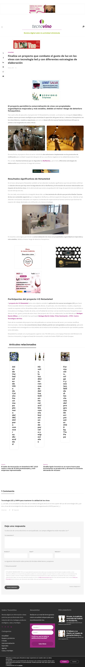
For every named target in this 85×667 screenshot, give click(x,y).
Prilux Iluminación (61, 316)
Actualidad (11, 52)
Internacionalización (8, 643)
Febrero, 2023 (11, 67)
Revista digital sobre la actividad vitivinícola (42, 33)
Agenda (4, 648)
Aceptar (64, 661)
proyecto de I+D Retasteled (19, 303)
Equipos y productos (8, 638)
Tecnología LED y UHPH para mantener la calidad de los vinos (25, 500)
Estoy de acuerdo (11, 566)
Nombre (7, 551)
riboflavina (46, 161)
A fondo (4, 641)
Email (31, 551)
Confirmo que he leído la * (40, 637)
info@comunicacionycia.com (44, 577)
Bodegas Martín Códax (46, 316)
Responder (16, 510)
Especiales (5, 646)
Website (57, 551)
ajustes (20, 665)
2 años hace (3, 510)
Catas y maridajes (7, 651)
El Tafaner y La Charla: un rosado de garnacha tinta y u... (74, 633)
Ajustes (74, 661)
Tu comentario (9, 535)
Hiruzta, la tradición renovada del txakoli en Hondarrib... (74, 618)
